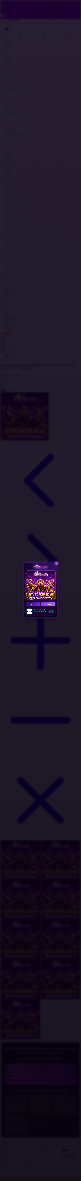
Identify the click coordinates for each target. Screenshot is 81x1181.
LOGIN (33, 604)
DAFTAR (48, 604)
